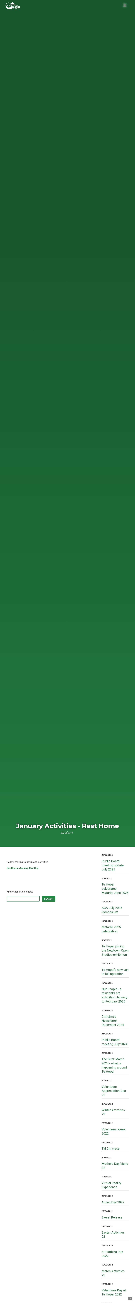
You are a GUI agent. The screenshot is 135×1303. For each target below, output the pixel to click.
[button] (130, 1298)
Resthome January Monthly (22, 868)
